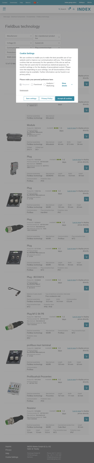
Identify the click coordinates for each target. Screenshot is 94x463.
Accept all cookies (65, 98)
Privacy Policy (46, 98)
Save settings (31, 98)
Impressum (24, 90)
